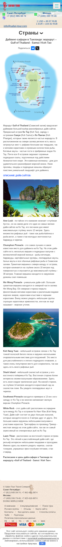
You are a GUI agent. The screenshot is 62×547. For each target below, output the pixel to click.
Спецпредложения (29, 506)
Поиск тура (47, 506)
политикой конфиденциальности (43, 538)
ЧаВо (6, 515)
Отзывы (27, 509)
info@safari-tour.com (15, 26)
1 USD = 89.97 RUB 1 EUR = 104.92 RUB (46, 22)
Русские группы (11, 509)
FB (5, 521)
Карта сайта (41, 509)
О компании (10, 506)
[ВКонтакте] (33, 48)
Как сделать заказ (26, 512)
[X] (37, 48)
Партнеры (19, 515)
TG (20, 521)
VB (27, 521)
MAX (43, 521)
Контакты (8, 512)
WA (34, 521)
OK (42, 543)
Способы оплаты (47, 512)
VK (13, 521)
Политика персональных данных (19, 518)
